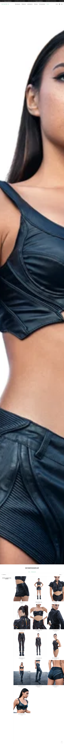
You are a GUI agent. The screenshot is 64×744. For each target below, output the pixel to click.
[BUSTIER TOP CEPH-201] (22, 672)
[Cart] (62, 4)
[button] (48, 4)
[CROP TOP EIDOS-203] (38, 616)
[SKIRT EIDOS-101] (22, 588)
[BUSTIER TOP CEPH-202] (22, 700)
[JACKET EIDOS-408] (55, 616)
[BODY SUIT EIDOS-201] (55, 644)
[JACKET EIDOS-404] (22, 616)
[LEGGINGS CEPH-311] (38, 672)
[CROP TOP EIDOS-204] (38, 588)
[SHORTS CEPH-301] (55, 672)
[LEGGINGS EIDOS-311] (22, 644)
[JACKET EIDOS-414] (55, 588)
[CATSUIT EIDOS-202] (38, 644)
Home (29, 571)
